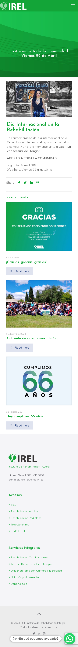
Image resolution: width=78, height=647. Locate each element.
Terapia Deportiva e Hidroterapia (31, 564)
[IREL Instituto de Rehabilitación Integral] (13, 5)
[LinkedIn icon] (39, 633)
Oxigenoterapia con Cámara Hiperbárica (36, 570)
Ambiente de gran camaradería (31, 338)
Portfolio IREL (19, 531)
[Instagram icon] (44, 633)
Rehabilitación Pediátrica (26, 518)
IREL (13, 504)
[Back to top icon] (39, 614)
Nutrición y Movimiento (25, 577)
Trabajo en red (20, 524)
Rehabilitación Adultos (24, 511)
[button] (69, 638)
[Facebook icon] (34, 633)
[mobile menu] (73, 5)
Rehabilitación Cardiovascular (29, 557)
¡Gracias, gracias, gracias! (26, 262)
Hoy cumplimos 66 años (24, 416)
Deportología (19, 583)
